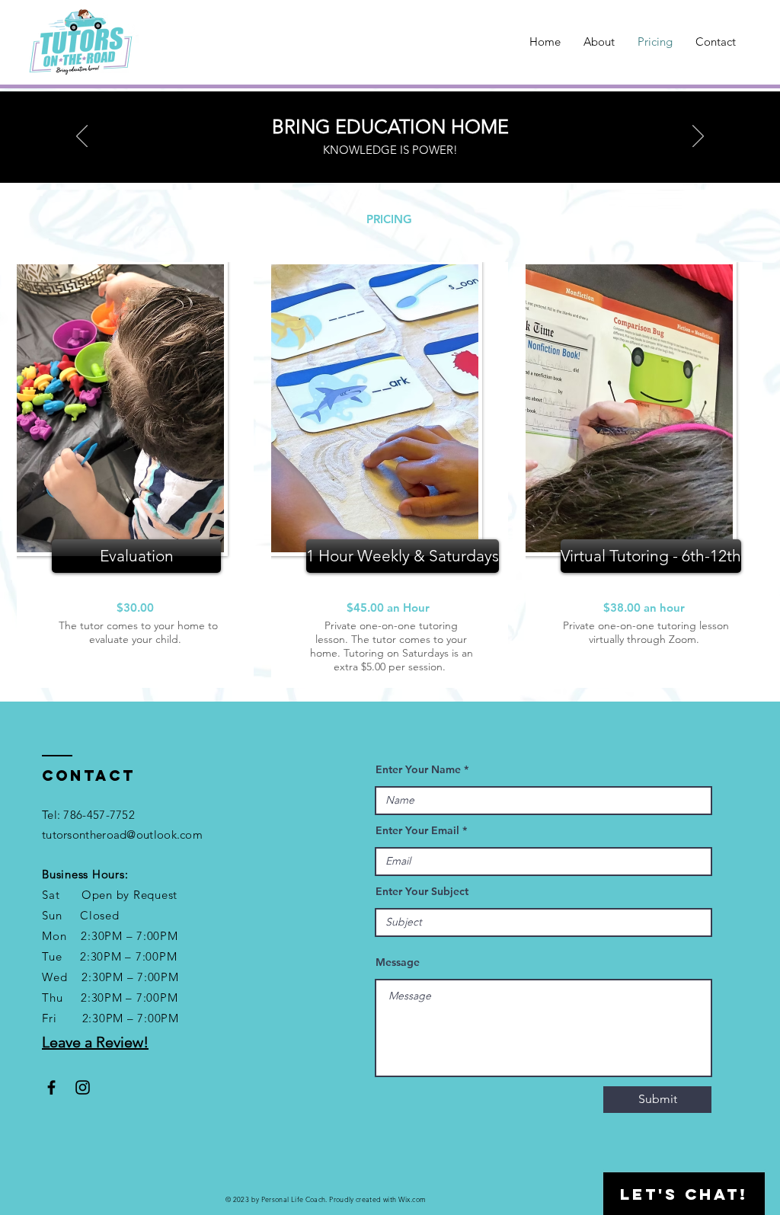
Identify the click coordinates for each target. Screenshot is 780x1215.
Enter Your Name (418, 769)
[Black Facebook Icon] (51, 1087)
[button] (136, 556)
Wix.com (412, 1199)
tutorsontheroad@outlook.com (122, 834)
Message (398, 962)
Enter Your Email (417, 830)
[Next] (698, 137)
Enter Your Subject (422, 891)
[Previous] (82, 137)
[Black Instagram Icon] (82, 1087)
